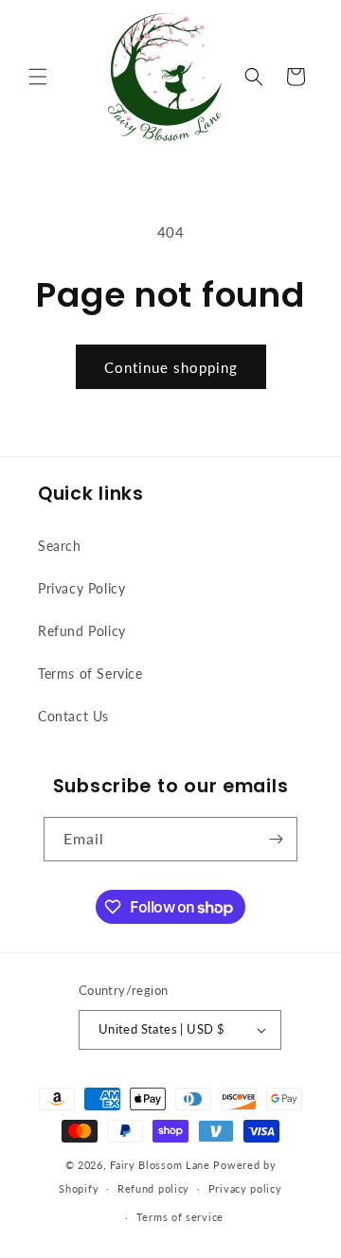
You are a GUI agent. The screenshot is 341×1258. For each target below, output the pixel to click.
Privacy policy (245, 1188)
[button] (38, 76)
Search (59, 546)
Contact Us (73, 716)
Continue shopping (171, 367)
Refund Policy (82, 631)
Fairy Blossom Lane (160, 1165)
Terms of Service (90, 673)
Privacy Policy (81, 588)
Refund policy (153, 1188)
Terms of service (180, 1217)
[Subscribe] (275, 839)
